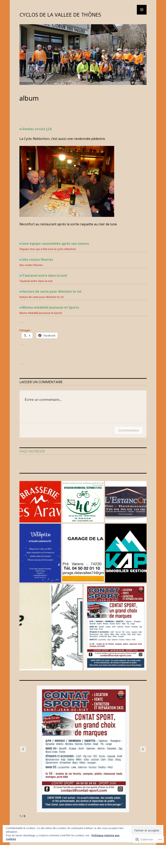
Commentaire (128, 430)
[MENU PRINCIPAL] (142, 10)
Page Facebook (32, 451)
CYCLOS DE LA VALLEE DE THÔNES (60, 14)
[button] (143, 749)
